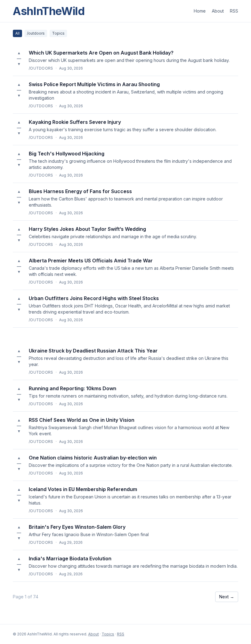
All (17, 33)
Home (200, 10)
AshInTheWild (49, 11)
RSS (234, 10)
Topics (58, 33)
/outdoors (36, 33)
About (218, 10)
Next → (226, 596)
